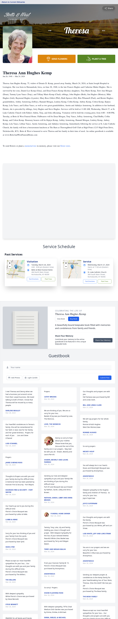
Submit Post (104, 378)
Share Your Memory (103, 340)
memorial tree (30, 145)
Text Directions (33, 279)
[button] (15, 266)
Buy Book (73, 319)
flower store (65, 145)
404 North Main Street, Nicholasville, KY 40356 (40, 273)
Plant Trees (48, 279)
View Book (61, 319)
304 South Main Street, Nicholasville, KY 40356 (96, 275)
